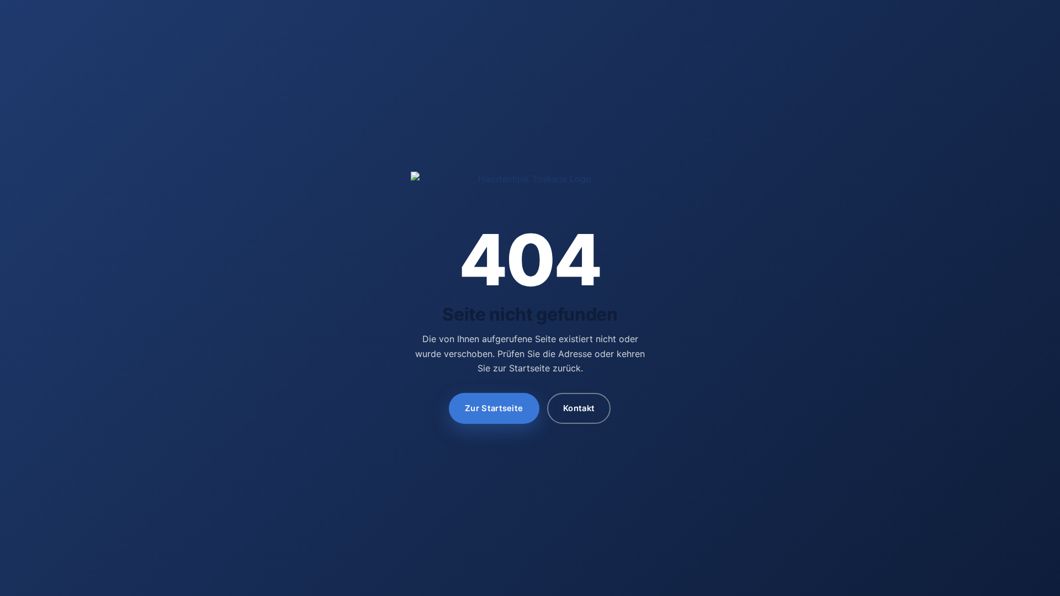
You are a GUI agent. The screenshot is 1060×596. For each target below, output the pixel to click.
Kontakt (579, 408)
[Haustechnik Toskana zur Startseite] (530, 187)
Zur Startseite (494, 408)
